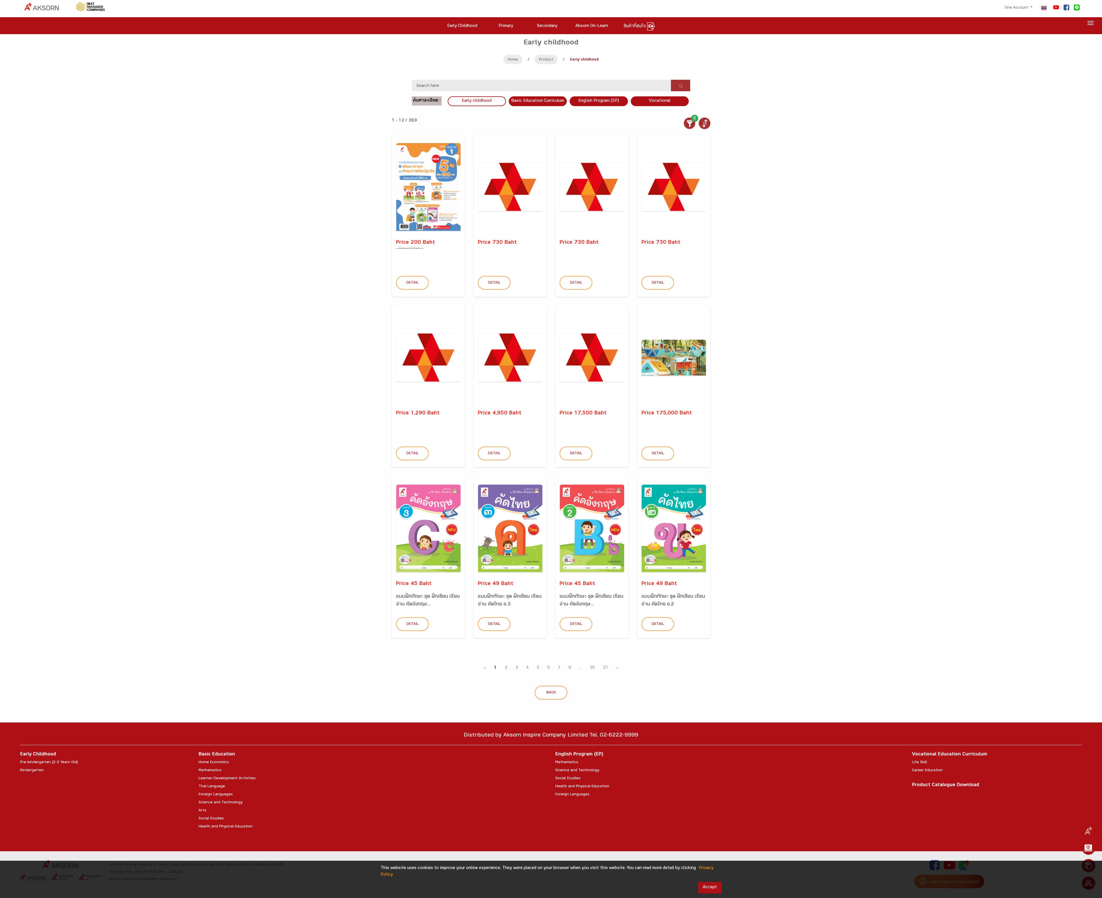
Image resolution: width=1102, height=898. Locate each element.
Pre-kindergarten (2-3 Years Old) (49, 762)
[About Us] (1088, 830)
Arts (202, 811)
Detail (412, 283)
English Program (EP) (598, 101)
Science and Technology (220, 803)
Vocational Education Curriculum (949, 755)
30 (592, 668)
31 (605, 668)
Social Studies (211, 819)
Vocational (659, 101)
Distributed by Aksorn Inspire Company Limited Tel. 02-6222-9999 (551, 735)
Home (513, 60)
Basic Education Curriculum (537, 101)
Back (551, 693)
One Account (1017, 8)
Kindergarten (32, 770)
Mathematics (210, 770)
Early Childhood (38, 755)
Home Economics (214, 762)
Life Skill (919, 762)
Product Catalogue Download (945, 785)
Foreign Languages (216, 794)
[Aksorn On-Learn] (1088, 848)
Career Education (927, 770)
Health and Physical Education (226, 827)
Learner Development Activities (227, 778)
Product (546, 60)
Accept (710, 887)
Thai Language (212, 786)
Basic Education (217, 755)
